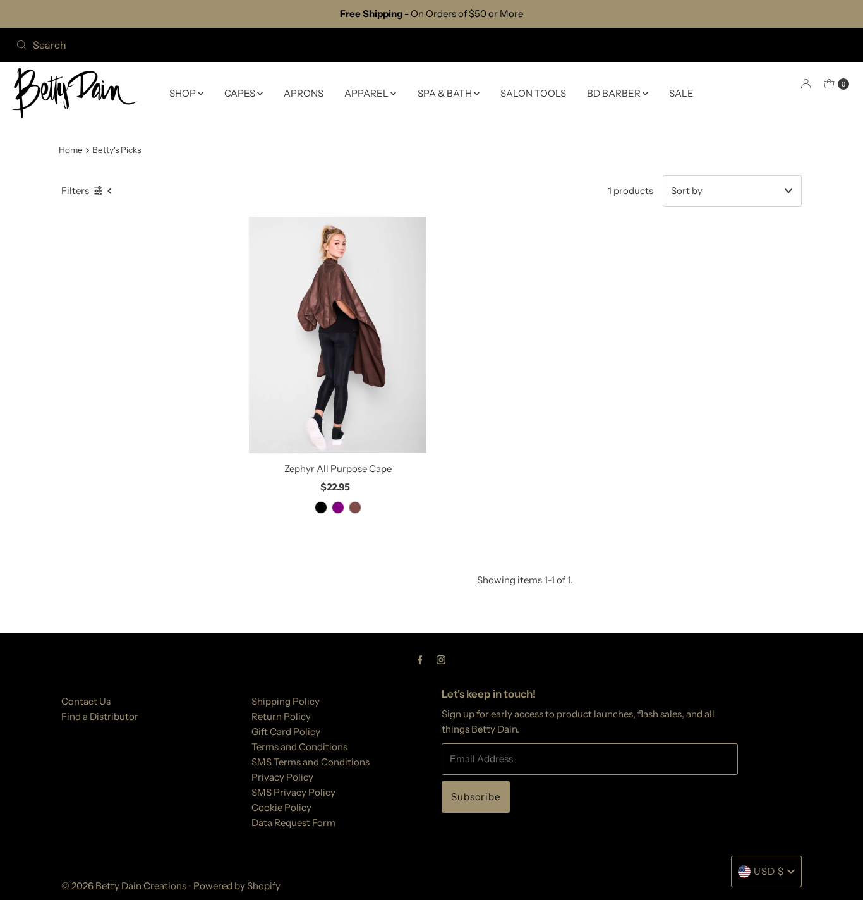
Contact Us (86, 701)
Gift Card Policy (285, 732)
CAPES (240, 93)
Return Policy (281, 716)
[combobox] (218, 45)
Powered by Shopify (237, 886)
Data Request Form (293, 823)
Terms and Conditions (299, 747)
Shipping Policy (285, 701)
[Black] (321, 507)
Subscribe (475, 797)
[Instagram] (441, 659)
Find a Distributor (99, 716)
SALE (681, 93)
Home (71, 150)
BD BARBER (615, 93)
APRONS (303, 93)
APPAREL (367, 93)
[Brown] (355, 507)
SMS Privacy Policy (293, 792)
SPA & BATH (446, 93)
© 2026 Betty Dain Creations (123, 886)
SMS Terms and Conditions (310, 762)
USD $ (769, 871)
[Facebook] (420, 659)
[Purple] (338, 507)
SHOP (183, 93)
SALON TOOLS (533, 93)
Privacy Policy (282, 777)
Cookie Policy (281, 807)
